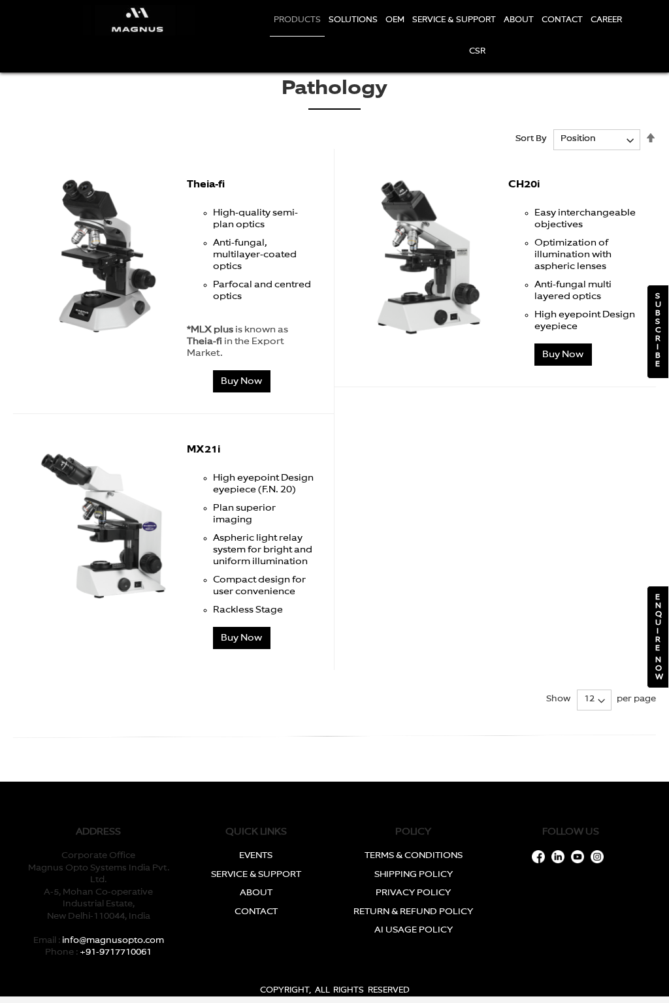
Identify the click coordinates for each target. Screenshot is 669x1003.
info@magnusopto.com (113, 940)
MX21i (203, 449)
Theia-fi (206, 184)
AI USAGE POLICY (413, 930)
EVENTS (255, 856)
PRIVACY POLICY (413, 893)
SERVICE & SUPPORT (256, 874)
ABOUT (256, 893)
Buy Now (241, 381)
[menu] (447, 36)
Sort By (531, 139)
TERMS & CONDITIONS (414, 856)
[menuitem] (297, 21)
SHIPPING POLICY (413, 874)
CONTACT (256, 912)
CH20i (524, 184)
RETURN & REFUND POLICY (413, 912)
